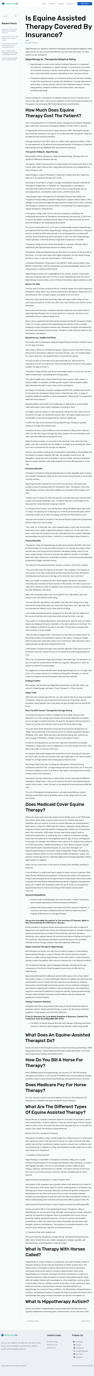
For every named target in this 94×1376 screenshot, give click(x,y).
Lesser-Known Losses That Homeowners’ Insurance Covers (10, 38)
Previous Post (32, 1321)
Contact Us (70, 4)
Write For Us (52, 1345)
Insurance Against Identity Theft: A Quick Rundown (9, 59)
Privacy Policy (52, 1341)
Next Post (87, 1321)
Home (44, 4)
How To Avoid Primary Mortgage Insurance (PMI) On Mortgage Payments (9, 52)
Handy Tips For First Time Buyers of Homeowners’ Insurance (9, 31)
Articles (61, 4)
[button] (84, 3)
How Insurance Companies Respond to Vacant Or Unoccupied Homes (10, 45)
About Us (52, 4)
